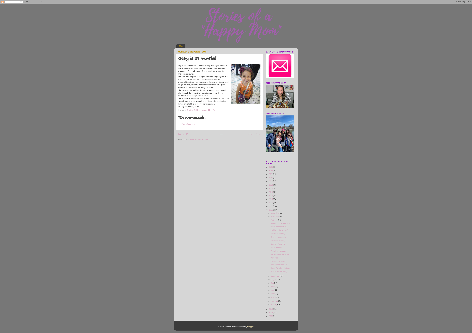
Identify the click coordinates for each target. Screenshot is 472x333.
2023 (271, 167)
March (273, 297)
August (274, 279)
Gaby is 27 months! (278, 244)
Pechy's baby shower (279, 265)
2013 (271, 203)
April (273, 294)
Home (220, 134)
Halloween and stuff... (279, 227)
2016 (271, 192)
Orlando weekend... (278, 237)
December (275, 213)
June (273, 287)
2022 (271, 170)
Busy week (275, 258)
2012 (271, 206)
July (272, 283)
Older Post (254, 134)
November (275, 216)
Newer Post (184, 134)
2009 (271, 312)
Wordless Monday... (278, 234)
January (274, 304)
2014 (271, 199)
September (275, 276)
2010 (271, 309)
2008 (271, 316)
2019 (271, 181)
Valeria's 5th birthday (279, 272)
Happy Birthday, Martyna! (280, 268)
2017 (271, 188)
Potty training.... (277, 247)
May (272, 290)
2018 (271, 185)
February (274, 301)
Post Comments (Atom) (198, 139)
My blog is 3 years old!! (279, 230)
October (274, 220)
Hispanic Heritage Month (280, 254)
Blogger (250, 327)
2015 (271, 196)
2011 (271, 210)
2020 (271, 178)
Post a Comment (188, 124)
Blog (181, 46)
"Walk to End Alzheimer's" (281, 223)
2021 (271, 174)
